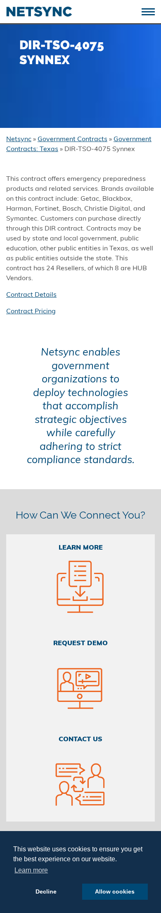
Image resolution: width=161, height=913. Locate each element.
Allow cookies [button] (115, 891)
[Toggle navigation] (151, 11)
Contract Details (31, 295)
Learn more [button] (31, 870)
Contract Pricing (31, 311)
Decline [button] (46, 891)
